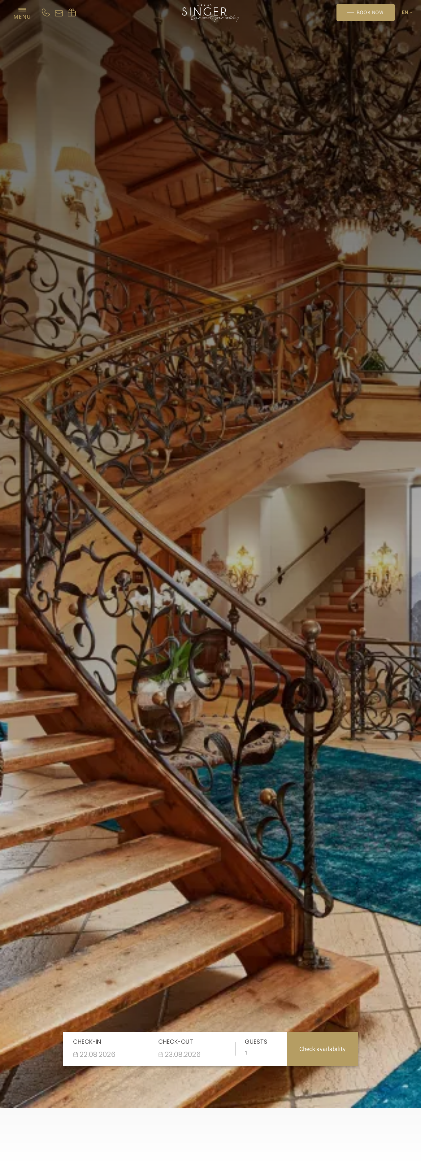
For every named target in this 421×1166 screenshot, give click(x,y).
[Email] (59, 12)
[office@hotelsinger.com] (72, 12)
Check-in (87, 1042)
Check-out (175, 1042)
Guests (256, 1042)
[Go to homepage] (210, 13)
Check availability (322, 1049)
